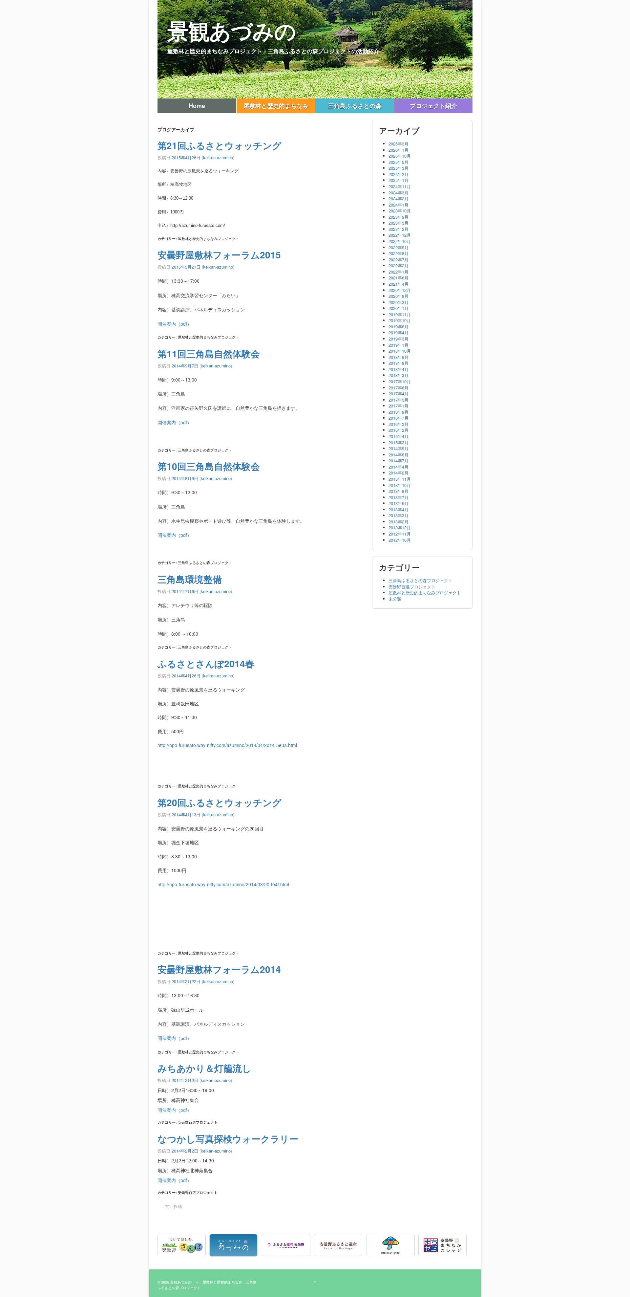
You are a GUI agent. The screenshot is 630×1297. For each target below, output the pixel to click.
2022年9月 (398, 247)
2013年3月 (398, 515)
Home (197, 105)
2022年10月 (399, 241)
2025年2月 (398, 174)
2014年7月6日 (185, 591)
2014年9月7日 (185, 366)
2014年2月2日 (185, 1080)
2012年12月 (399, 527)
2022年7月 (398, 259)
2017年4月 (398, 393)
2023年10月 (399, 211)
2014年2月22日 (186, 981)
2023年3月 (398, 223)
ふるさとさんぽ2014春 (206, 663)
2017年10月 (399, 381)
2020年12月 (399, 290)
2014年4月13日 (186, 814)
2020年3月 (398, 302)
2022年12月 (399, 235)
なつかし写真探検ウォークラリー (228, 1138)
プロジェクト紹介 (433, 105)
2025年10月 (399, 156)
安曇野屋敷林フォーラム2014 (219, 969)
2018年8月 (398, 363)
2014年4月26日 (186, 675)
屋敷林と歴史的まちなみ (275, 105)
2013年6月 (398, 503)
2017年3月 (398, 400)
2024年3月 (398, 192)
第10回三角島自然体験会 (209, 466)
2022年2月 (398, 265)
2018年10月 (399, 351)
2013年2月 (398, 521)
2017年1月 (398, 406)
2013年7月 (398, 497)
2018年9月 (398, 357)
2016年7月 (398, 418)
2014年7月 (398, 460)
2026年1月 (398, 150)
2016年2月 (398, 430)
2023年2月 (398, 229)
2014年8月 (398, 454)
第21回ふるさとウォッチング (220, 145)
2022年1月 (398, 272)
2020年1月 (398, 308)
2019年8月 (398, 326)
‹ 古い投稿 (172, 1206)
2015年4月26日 (186, 157)
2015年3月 (398, 442)
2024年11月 (399, 186)
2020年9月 (398, 296)
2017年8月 (398, 388)
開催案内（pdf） (175, 323)
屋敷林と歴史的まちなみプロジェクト (208, 238)
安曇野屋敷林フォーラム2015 (219, 254)
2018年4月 (398, 369)
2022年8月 (398, 253)
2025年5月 (398, 162)
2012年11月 (399, 534)
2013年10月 (399, 485)
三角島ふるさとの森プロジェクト (205, 449)
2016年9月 (398, 412)
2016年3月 (398, 424)
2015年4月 (398, 436)
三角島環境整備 (190, 579)
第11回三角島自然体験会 (209, 353)
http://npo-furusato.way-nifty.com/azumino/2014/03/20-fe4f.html (223, 884)
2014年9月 (398, 448)
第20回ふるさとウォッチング (220, 802)
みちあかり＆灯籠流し (204, 1068)
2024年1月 (398, 205)
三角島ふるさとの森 (354, 105)
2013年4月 (398, 509)
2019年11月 (399, 314)
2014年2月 (398, 473)
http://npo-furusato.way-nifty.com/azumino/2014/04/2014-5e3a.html (227, 745)
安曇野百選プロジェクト (198, 1122)
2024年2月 (398, 198)
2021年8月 (398, 278)
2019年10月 (399, 320)
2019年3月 (398, 339)
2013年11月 (399, 479)
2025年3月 (398, 168)
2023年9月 (398, 217)
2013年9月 (398, 491)
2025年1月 (398, 180)
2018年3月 (398, 375)
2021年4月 (398, 284)
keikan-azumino (218, 157)
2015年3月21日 (186, 267)
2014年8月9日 (185, 478)
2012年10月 (399, 540)
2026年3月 (398, 144)
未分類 (394, 599)
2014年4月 (398, 467)
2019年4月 (398, 332)
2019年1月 (398, 345)
